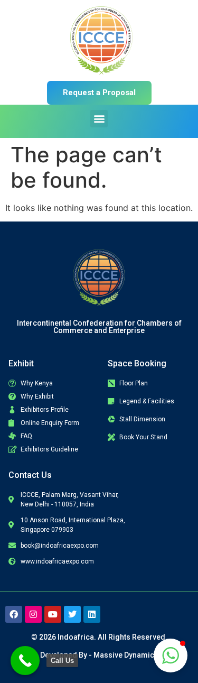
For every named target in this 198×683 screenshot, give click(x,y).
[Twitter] (72, 614)
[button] (99, 118)
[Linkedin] (91, 614)
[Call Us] (25, 660)
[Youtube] (52, 614)
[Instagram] (33, 614)
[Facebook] (13, 614)
